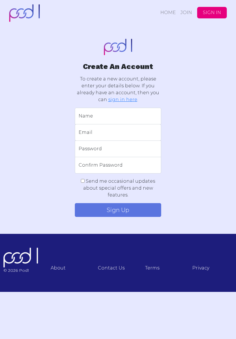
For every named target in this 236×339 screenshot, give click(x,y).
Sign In (212, 12)
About (58, 268)
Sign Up (118, 210)
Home (168, 12)
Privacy (200, 268)
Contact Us (111, 268)
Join (186, 12)
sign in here (122, 99)
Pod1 (41, 13)
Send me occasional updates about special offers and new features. (119, 188)
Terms (152, 268)
